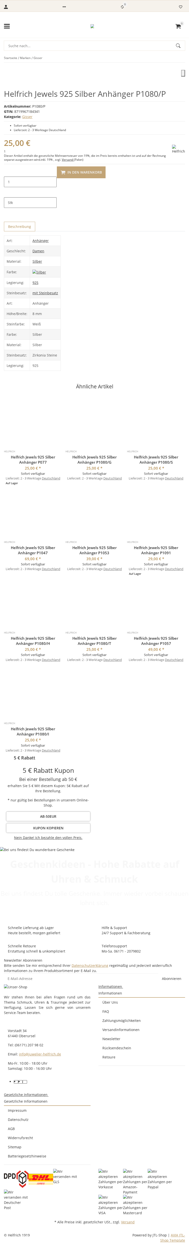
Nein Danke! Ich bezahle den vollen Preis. (48, 837)
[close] (183, 73)
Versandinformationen (121, 1029)
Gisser (27, 116)
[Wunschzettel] (181, 6)
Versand (68, 160)
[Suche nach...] (180, 45)
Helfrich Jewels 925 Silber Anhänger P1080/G (94, 460)
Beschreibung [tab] (19, 226)
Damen (38, 251)
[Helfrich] (178, 149)
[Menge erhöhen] (8, 192)
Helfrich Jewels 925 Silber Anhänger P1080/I (33, 731)
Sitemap (14, 1147)
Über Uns (110, 1002)
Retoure (108, 1057)
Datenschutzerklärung (90, 965)
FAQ (105, 1011)
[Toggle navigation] (7, 26)
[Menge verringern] (8, 171)
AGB (11, 1128)
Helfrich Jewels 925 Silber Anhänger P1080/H (33, 641)
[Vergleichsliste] (122, 6)
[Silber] (39, 271)
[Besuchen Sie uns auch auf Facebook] (16, 1082)
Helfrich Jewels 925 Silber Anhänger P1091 (156, 550)
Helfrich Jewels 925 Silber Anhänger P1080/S (156, 460)
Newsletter (111, 1038)
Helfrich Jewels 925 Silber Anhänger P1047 (33, 550)
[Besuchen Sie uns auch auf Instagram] (25, 1082)
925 (35, 282)
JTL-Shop (160, 1235)
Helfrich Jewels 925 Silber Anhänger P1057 (156, 641)
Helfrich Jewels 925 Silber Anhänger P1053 (94, 550)
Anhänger (40, 240)
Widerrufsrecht (20, 1137)
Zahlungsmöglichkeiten (121, 1020)
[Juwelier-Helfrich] (92, 26)
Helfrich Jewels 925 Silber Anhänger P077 (33, 460)
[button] (64, 6)
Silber (37, 261)
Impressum (17, 1110)
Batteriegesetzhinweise (27, 1156)
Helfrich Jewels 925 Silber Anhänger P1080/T (94, 641)
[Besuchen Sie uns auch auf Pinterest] (20, 1082)
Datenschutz (18, 1119)
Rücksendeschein (116, 1048)
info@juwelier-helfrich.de (40, 1054)
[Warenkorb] (178, 26)
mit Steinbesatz (45, 293)
